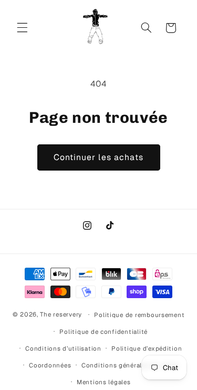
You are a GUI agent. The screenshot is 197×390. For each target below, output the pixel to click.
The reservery (61, 314)
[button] (22, 28)
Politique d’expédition (146, 348)
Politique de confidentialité (103, 331)
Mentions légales (104, 382)
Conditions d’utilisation (63, 348)
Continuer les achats (98, 157)
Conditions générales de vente (129, 365)
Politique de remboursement (139, 315)
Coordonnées (50, 365)
